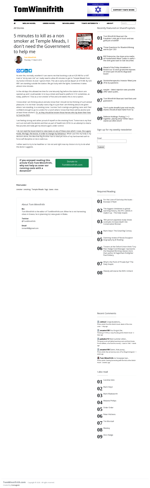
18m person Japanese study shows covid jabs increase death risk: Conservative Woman (117, 222)
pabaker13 (104, 339)
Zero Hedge (108, 435)
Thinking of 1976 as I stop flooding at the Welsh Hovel (114, 333)
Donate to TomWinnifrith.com (72, 163)
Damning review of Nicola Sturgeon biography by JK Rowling (118, 239)
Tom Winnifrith (106, 358)
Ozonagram (15, 485)
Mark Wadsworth (110, 394)
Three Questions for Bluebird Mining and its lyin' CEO (118, 48)
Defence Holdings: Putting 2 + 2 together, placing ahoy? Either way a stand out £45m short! (118, 118)
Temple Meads (38, 189)
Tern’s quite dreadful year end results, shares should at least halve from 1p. (119, 108)
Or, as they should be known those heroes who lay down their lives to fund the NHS (53, 113)
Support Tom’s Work (123, 10)
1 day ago (105, 326)
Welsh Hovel (29, 23)
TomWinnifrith (33, 10)
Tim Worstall (108, 421)
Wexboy (106, 428)
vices (56, 189)
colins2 (103, 322)
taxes (51, 189)
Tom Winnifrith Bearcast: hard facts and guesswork (119, 99)
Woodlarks (68, 23)
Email (99, 138)
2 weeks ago (106, 362)
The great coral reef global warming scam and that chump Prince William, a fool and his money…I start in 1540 (116, 342)
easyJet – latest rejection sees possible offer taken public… (119, 90)
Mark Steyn (108, 387)
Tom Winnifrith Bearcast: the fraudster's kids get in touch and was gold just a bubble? (118, 38)
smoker (19, 189)
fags (46, 189)
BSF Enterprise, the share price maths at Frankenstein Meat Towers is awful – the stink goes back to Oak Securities (119, 58)
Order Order (108, 407)
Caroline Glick (109, 380)
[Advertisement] (116, 169)
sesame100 (105, 330)
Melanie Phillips (109, 400)
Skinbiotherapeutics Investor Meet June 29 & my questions (119, 81)
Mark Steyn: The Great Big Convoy (117, 231)
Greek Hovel (49, 23)
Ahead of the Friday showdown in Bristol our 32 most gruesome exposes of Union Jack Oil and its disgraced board (119, 70)
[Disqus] (54, 266)
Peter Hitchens (109, 414)
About (110, 23)
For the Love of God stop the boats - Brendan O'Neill (118, 200)
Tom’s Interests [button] (89, 23)
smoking (27, 189)
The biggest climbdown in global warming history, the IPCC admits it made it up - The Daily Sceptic (117, 210)
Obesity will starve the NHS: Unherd (118, 271)
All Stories (19, 28)
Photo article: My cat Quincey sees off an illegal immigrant (116, 352)
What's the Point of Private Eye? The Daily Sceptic (118, 263)
